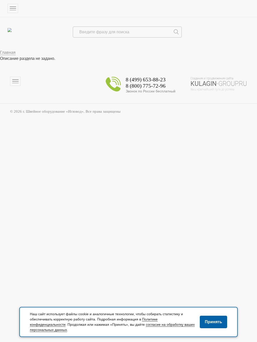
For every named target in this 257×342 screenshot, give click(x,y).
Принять (213, 322)
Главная (8, 52)
